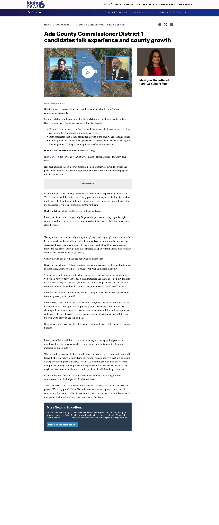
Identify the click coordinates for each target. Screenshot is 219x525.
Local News (63, 24)
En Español (177, 12)
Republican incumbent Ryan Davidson (68, 129)
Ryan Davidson (52, 156)
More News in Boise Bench (62, 424)
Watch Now (183, 4)
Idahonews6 (29, 12)
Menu (107, 4)
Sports (153, 4)
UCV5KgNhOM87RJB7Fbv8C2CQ (40, 12)
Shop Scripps (167, 4)
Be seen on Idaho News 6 (160, 12)
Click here (66, 417)
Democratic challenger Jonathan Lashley (110, 129)
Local (118, 4)
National (129, 4)
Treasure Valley (111, 12)
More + (187, 12)
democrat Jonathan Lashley (89, 210)
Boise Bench (117, 24)
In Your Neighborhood (139, 12)
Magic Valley (124, 12)
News (47, 24)
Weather (141, 4)
